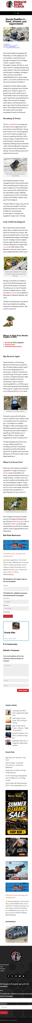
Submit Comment (22, 690)
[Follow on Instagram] (16, 976)
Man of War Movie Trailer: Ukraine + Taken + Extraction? (20, 728)
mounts (5, 247)
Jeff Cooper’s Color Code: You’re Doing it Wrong (19, 720)
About (1, 966)
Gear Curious (12, 46)
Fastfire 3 (13, 524)
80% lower (19, 391)
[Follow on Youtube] (19, 976)
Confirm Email (6, 612)
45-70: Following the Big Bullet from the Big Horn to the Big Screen (16, 778)
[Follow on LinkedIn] (23, 976)
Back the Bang (13, 572)
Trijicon (5, 473)
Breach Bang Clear (4, 964)
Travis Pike (7, 44)
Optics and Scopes (10, 47)
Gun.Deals (9, 343)
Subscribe (8, 616)
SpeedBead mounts (10, 293)
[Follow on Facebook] (8, 976)
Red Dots (17, 47)
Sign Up (3, 1012)
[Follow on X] (12, 976)
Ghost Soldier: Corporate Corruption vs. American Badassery (14, 765)
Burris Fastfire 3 (11, 124)
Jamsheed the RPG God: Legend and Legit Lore (20, 713)
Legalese (2, 970)
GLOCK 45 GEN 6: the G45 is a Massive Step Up (20, 735)
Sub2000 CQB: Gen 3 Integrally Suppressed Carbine (19, 743)
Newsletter (2, 968)
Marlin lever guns (18, 521)
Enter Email (5, 605)
